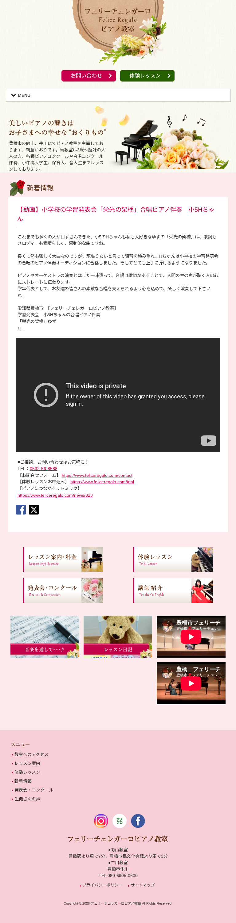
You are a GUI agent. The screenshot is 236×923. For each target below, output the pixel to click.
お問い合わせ (86, 76)
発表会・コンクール (33, 790)
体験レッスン (145, 76)
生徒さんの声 (27, 798)
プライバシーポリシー (102, 885)
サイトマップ (143, 885)
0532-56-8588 (43, 468)
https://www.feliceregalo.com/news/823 (55, 495)
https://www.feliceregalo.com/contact (97, 475)
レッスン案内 (27, 763)
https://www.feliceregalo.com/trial (102, 481)
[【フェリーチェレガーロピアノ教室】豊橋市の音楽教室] (118, 65)
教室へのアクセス (31, 754)
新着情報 (23, 781)
